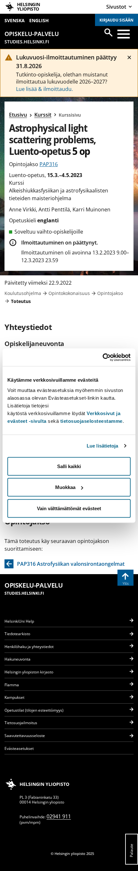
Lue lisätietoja (102, 446)
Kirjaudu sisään (116, 20)
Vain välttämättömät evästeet (69, 508)
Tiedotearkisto (17, 633)
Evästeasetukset (19, 748)
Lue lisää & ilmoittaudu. (44, 89)
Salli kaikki (69, 466)
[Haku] (108, 32)
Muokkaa (65, 487)
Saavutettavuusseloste (24, 735)
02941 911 (59, 816)
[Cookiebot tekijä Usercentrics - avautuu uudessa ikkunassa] (102, 357)
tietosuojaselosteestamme (91, 420)
